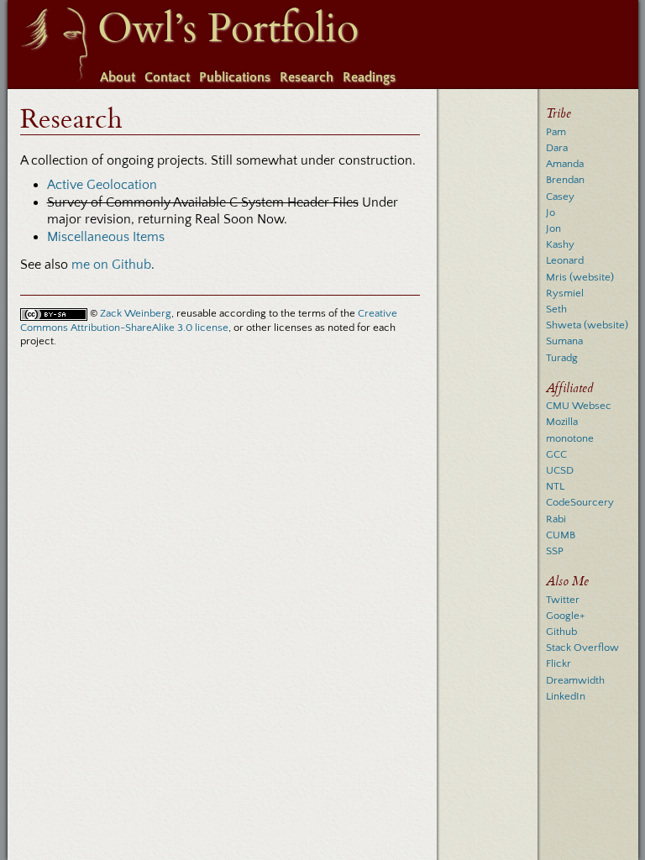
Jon (553, 228)
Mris (556, 277)
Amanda (565, 164)
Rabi (556, 519)
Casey (560, 196)
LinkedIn (565, 696)
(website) (591, 277)
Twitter (562, 600)
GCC (556, 454)
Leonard (565, 260)
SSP (555, 551)
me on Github (111, 264)
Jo (550, 212)
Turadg (562, 358)
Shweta (563, 325)
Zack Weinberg (135, 313)
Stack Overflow (582, 647)
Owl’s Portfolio (228, 28)
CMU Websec (578, 406)
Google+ (565, 615)
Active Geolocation (102, 184)
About (117, 77)
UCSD (560, 470)
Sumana (564, 341)
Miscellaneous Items (106, 236)
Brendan (565, 180)
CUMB (560, 535)
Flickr (558, 663)
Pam (556, 132)
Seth (556, 309)
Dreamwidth (575, 680)
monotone (570, 438)
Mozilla (562, 421)
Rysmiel (565, 293)
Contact (167, 77)
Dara (557, 148)
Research (306, 77)
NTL (555, 486)
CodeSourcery (580, 502)
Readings (369, 77)
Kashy (560, 244)
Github (561, 631)
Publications (234, 77)
